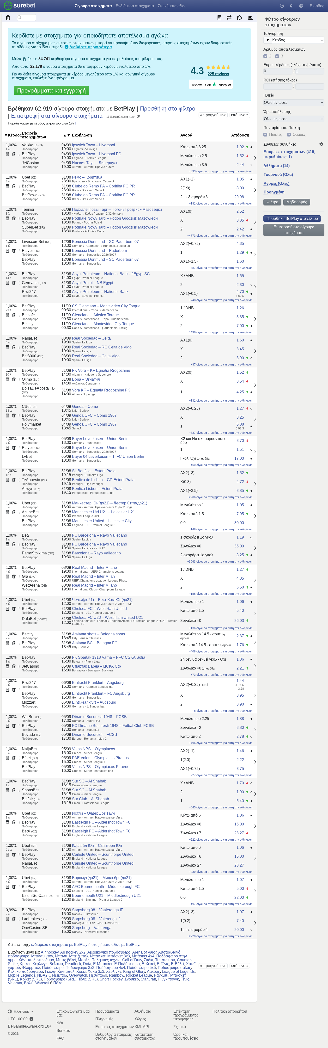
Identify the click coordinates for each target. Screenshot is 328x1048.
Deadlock (73, 964)
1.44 (240, 681)
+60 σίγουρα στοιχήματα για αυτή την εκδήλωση (222, 465)
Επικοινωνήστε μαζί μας (73, 1013)
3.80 (240, 728)
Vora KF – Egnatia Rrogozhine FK (101, 390)
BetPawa (33, 195)
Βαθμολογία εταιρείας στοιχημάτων (113, 1036)
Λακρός (153, 971)
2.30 (240, 285)
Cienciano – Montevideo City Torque (103, 324)
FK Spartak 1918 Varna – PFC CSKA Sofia (108, 657)
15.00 (239, 824)
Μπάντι (61, 956)
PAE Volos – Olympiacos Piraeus (100, 758)
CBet (29, 406)
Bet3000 (32, 356)
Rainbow (116, 975)
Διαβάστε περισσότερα (90, 47)
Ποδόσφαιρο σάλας (174, 968)
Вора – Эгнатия (86, 379)
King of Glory (134, 971)
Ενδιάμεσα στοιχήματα (135, 6)
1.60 (240, 261)
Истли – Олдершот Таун (93, 813)
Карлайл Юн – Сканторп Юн (97, 845)
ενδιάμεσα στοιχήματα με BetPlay (59, 945)
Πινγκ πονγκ (168, 979)
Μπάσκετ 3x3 (118, 956)
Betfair (31, 799)
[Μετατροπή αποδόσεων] (229, 17)
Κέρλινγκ (40, 964)
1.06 (240, 602)
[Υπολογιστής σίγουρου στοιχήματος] (219, 17)
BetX (29, 831)
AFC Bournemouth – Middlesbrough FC (106, 887)
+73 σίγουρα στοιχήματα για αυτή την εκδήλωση (222, 674)
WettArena (34, 585)
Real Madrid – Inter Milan (93, 576)
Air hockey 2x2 (72, 952)
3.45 (240, 349)
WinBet (31, 717)
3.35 (240, 220)
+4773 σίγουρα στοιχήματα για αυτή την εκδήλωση (220, 235)
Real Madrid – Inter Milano (94, 567)
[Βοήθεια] (282, 6)
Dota (87, 964)
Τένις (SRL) (88, 979)
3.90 (240, 358)
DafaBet (34, 619)
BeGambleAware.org (26, 1026)
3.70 (240, 441)
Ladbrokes (34, 919)
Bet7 (26, 535)
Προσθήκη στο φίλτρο (167, 108)
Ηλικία (268, 95)
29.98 (239, 197)
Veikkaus (32, 145)
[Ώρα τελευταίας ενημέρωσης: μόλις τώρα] (250, 17)
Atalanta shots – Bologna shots (98, 634)
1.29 (240, 252)
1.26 (240, 308)
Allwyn (31, 489)
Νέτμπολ (59, 975)
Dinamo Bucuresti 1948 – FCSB (99, 717)
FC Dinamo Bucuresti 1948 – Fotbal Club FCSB (113, 726)
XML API (141, 1027)
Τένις (185, 979)
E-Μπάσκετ (102, 964)
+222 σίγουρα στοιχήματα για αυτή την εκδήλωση (221, 839)
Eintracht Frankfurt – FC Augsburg (101, 693)
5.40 (240, 610)
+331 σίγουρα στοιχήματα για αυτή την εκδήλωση (221, 400)
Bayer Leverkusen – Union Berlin (100, 439)
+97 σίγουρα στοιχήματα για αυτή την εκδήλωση (222, 904)
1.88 (240, 719)
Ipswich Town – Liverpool (93, 145)
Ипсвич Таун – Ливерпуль (95, 163)
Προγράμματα (107, 1011)
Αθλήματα (142, 1011)
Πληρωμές (104, 1019)
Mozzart (28, 702)
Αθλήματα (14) (276, 166)
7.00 (240, 326)
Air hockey (50, 952)
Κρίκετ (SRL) (31, 979)
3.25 (240, 417)
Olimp (30, 379)
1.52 (240, 156)
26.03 (239, 621)
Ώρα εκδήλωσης (277, 112)
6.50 (240, 587)
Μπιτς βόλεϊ (66, 960)
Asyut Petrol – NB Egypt (92, 283)
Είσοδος (317, 6)
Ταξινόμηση (273, 34)
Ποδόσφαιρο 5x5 (141, 968)
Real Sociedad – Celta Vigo (96, 356)
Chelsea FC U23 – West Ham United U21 (107, 617)
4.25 (240, 392)
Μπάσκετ (97, 956)
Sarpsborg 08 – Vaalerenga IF (97, 910)
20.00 (239, 930)
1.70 (240, 783)
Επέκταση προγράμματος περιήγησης (186, 1015)
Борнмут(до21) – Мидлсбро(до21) (102, 878)
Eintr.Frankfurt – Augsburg (94, 702)
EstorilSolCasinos (40, 895)
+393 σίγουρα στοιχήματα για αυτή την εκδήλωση (221, 171)
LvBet (27, 456)
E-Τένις (163, 964)
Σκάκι (148, 960)
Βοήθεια (63, 1031)
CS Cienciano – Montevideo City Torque (106, 306)
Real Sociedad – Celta (91, 338)
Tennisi (28, 209)
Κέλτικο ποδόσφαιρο (25, 971)
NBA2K (43, 975)
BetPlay (28, 154)
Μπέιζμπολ (78, 956)
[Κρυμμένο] (8, 17)
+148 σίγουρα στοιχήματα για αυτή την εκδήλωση (221, 529)
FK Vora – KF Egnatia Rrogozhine (101, 370)
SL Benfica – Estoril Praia (93, 471)
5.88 (240, 424)
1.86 (240, 659)
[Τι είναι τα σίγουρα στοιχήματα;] (66, 47)
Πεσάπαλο (98, 975)
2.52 (240, 211)
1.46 (240, 751)
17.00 (239, 458)
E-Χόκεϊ (148, 964)
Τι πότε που (165, 960)
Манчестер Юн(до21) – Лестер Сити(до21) (109, 503)
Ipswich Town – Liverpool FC (96, 154)
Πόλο (57, 983)
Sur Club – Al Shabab (90, 799)
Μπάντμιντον (42, 956)
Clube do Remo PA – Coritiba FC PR (103, 186)
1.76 (240, 645)
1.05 (240, 179)
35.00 (239, 546)
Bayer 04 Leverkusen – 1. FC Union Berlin (108, 456)
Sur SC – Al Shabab (89, 781)
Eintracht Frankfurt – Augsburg (98, 683)
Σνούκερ (131, 979)
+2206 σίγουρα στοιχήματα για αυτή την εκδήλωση (220, 497)
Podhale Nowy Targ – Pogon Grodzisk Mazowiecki (115, 218)
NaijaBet (29, 338)
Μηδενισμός (296, 202)
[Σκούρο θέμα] (291, 6)
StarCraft (148, 979)
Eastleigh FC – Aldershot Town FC (101, 822)
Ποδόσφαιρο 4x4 (110, 968)
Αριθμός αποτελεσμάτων (284, 49)
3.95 (240, 695)
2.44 (240, 165)
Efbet (30, 758)
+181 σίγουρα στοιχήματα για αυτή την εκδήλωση (221, 203)
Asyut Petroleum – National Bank (100, 292)
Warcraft (42, 983)
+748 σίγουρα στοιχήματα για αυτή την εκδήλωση (221, 300)
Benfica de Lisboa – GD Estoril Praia (103, 480)
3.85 (240, 317)
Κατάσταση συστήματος (144, 1036)
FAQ (60, 1038)
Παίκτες (275, 134)
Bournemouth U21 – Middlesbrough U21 (106, 895)
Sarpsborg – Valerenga (91, 928)
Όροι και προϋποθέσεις (185, 1036)
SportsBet (30, 790)
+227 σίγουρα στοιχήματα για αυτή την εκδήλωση (221, 775)
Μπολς (84, 960)
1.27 (240, 408)
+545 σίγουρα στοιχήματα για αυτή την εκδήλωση (221, 807)
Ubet (29, 177)
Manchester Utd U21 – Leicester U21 (103, 512)
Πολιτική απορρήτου (230, 1011)
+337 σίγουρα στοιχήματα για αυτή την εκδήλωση (221, 432)
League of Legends (178, 971)
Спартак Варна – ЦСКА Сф (96, 666)
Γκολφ (50, 971)
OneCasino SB (35, 928)
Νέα (59, 1023)
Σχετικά (179, 1027)
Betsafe (28, 315)
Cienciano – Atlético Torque (95, 315)
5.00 (240, 889)
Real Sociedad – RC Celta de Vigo (102, 347)
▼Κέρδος (13, 135)
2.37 (240, 636)
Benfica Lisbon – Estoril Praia (97, 489)
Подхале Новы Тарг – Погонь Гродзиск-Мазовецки (117, 209)
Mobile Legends (21, 975)
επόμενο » (240, 115)
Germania (34, 283)
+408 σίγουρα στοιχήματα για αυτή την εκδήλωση (221, 651)
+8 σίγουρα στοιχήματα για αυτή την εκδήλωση (222, 711)
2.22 (240, 760)
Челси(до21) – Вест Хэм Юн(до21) (102, 600)
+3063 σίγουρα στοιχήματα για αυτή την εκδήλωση (220, 561)
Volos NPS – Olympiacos (93, 749)
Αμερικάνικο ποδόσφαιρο (108, 952)
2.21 (240, 668)
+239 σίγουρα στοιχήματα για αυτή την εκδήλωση (221, 872)
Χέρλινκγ (113, 971)
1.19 (240, 537)
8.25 (240, 555)
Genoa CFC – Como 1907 (94, 415)
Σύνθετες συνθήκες (279, 144)
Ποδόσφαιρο (53, 968)
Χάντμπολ (65, 971)
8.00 (240, 188)
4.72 (240, 482)
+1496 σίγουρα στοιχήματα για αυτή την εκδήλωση (220, 332)
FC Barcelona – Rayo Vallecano (99, 535)
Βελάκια (56, 964)
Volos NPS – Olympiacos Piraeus (100, 767)
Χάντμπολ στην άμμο (36, 960)
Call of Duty (132, 960)
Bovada (31, 734)
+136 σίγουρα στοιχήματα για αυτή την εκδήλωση (221, 628)
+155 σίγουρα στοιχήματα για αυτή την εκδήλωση (221, 593)
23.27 (239, 833)
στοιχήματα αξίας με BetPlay (115, 945)
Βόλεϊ (28, 983)
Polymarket (31, 424)
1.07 (240, 880)
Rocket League (139, 975)
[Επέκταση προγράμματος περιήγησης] (240, 17)
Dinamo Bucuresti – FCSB (94, 734)
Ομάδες (299, 134)
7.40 (240, 921)
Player (31, 250)
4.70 (240, 292)
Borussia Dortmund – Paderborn (99, 250)
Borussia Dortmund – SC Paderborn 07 (105, 242)
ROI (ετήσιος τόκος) (280, 80)
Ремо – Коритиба (87, 177)
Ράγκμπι (161, 975)
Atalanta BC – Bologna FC (94, 643)
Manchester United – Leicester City (102, 521)
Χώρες (140, 1019)
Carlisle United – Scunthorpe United (103, 854)
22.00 (239, 897)
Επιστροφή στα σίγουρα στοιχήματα (293, 230)
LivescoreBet (36, 242)
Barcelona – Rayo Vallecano (96, 553)
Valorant (15, 983)
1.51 (240, 449)
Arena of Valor (144, 952)
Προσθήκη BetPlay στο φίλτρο (292, 219)
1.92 (240, 147)
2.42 (240, 229)
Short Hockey (111, 979)
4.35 (240, 244)
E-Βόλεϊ (177, 964)
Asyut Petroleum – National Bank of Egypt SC (111, 274)
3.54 (240, 381)
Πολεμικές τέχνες (105, 960)
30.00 (239, 523)
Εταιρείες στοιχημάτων (114, 1027)
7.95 (240, 514)
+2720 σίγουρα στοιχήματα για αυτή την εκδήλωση (220, 936)
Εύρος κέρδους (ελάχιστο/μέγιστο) (292, 65)
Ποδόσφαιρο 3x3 (80, 968)
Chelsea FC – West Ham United (99, 609)
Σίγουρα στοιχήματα (93, 6)
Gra (29, 576)
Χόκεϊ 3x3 (96, 971)
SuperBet (33, 227)
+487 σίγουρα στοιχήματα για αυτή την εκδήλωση (221, 268)
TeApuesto (34, 480)
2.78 (240, 736)
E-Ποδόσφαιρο (127, 964)
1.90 (240, 792)
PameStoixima (38, 553)
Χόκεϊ (81, 971)
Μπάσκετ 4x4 (143, 956)
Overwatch (78, 975)
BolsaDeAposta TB (38, 390)
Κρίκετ (25, 964)
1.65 (240, 276)
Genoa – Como (85, 406)
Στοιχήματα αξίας (172, 6)
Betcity (27, 324)
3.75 (240, 769)
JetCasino (30, 163)
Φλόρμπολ (31, 968)
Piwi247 (29, 292)
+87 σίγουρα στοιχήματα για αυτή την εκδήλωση (222, 364)
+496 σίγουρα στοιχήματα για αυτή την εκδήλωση (221, 743)
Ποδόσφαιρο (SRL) (60, 979)
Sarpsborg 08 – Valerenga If (96, 919)
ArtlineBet (30, 512)
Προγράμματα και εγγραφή (51, 90)
